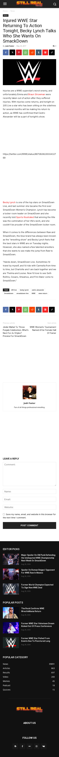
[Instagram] (36, 746)
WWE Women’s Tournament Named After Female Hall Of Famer (43, 330)
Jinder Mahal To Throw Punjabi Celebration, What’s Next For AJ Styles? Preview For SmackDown (15, 331)
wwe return (43, 293)
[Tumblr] (39, 52)
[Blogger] (15, 746)
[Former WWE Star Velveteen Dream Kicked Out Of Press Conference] (11, 627)
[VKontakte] (43, 746)
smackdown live (22, 293)
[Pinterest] (19, 52)
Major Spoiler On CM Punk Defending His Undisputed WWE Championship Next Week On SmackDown (38, 558)
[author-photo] (29, 399)
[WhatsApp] (25, 52)
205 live (14, 290)
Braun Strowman (36, 94)
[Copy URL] (52, 52)
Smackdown (8, 293)
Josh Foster (9, 46)
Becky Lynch (9, 202)
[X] (12, 52)
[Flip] (45, 52)
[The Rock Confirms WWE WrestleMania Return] (11, 612)
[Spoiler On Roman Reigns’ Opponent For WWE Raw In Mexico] (11, 574)
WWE (33, 293)
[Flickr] (29, 746)
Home (5, 11)
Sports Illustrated (25, 217)
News (12, 11)
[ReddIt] (32, 52)
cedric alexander (38, 290)
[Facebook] (6, 52)
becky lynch (24, 290)
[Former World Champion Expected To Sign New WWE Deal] (11, 589)
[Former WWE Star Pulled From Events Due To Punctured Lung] (11, 642)
